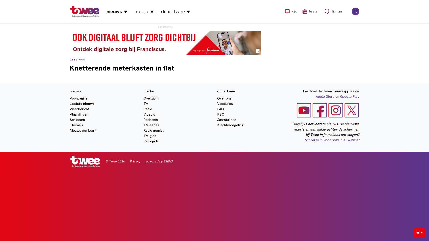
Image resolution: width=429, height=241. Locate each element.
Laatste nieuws (82, 103)
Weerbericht (79, 109)
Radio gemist (153, 130)
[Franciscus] (165, 42)
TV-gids (149, 135)
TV (145, 103)
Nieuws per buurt (83, 130)
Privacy (135, 161)
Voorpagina (78, 98)
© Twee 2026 (115, 161)
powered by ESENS (159, 161)
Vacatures (225, 103)
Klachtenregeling (230, 125)
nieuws (117, 11)
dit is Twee (175, 11)
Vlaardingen (79, 114)
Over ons (224, 98)
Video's (149, 114)
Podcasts (150, 119)
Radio (147, 109)
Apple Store (325, 96)
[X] (351, 110)
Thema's (76, 125)
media (144, 11)
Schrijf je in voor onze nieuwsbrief (332, 140)
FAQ (220, 109)
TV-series (151, 125)
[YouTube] (304, 110)
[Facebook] (319, 110)
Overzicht (150, 98)
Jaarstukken (226, 119)
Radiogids (151, 141)
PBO (220, 114)
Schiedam (77, 119)
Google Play (349, 96)
